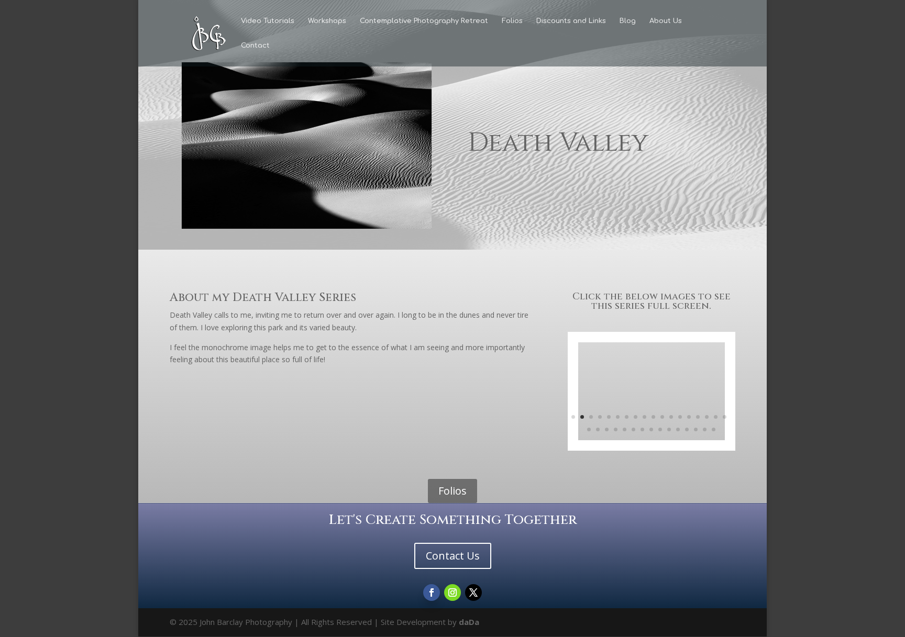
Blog (628, 21)
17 (716, 417)
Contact (255, 45)
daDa (469, 622)
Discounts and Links (571, 21)
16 (707, 417)
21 (607, 429)
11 (662, 417)
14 (689, 417)
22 (615, 429)
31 (696, 429)
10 (653, 417)
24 (633, 429)
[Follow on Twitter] (473, 592)
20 (598, 429)
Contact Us (453, 556)
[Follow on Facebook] (431, 592)
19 (589, 429)
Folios (512, 21)
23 (624, 429)
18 (724, 417)
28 (669, 429)
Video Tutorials (267, 21)
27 (660, 429)
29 (678, 429)
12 (671, 417)
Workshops (327, 21)
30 (687, 429)
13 (680, 417)
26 (651, 429)
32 (705, 429)
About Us (665, 21)
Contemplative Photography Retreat (424, 21)
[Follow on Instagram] (452, 592)
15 (698, 417)
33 (713, 429)
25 (642, 429)
